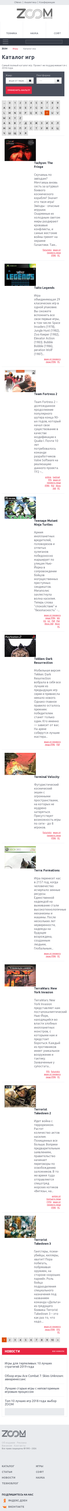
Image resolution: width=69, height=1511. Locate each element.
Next (34, 1411)
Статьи (7, 1471)
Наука (34, 33)
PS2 (58, 621)
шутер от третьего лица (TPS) (53, 1199)
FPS (50, 480)
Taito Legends (44, 287)
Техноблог (10, 1483)
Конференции (47, 2)
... (4, 102)
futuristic (47, 250)
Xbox (57, 624)
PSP (53, 621)
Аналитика (30, 2)
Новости (8, 1477)
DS (44, 621)
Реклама (21, 1442)
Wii (58, 618)
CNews (18, 2)
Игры (15, 48)
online (48, 477)
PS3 (52, 485)
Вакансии (7, 1445)
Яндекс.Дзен (17, 1500)
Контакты (20, 1445)
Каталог (8, 1466)
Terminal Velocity (46, 776)
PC (58, 255)
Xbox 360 (49, 624)
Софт (57, 33)
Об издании (8, 1442)
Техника (11, 33)
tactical (56, 477)
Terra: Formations (47, 870)
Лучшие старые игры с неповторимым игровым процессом (32, 1390)
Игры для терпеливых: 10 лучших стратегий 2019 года (28, 1365)
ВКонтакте (16, 1506)
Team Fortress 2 (45, 394)
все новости (58, 1351)
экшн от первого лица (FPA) (54, 253)
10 (52, 1340)
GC (48, 621)
